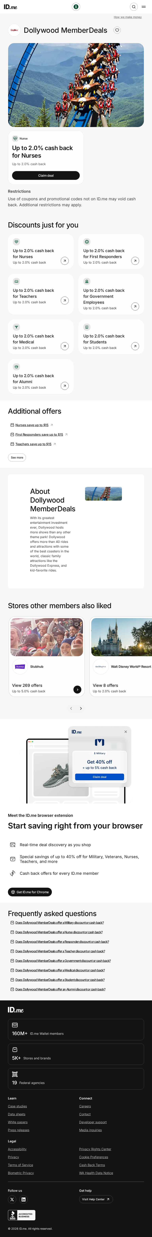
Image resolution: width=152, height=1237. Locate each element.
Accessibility (17, 1149)
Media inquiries (90, 1130)
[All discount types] (76, 7)
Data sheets (16, 1114)
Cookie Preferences (93, 1157)
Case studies (17, 1106)
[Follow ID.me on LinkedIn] (23, 1199)
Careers (85, 1106)
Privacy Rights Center (95, 1149)
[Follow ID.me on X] (12, 1199)
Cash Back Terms (92, 1165)
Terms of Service (20, 1165)
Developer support (93, 1122)
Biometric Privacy (21, 1173)
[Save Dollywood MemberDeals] (117, 30)
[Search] (134, 7)
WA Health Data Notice (96, 1173)
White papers (18, 1122)
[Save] (77, 624)
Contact (85, 1114)
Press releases (18, 1130)
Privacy (13, 1157)
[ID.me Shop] (13, 6)
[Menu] (143, 6)
